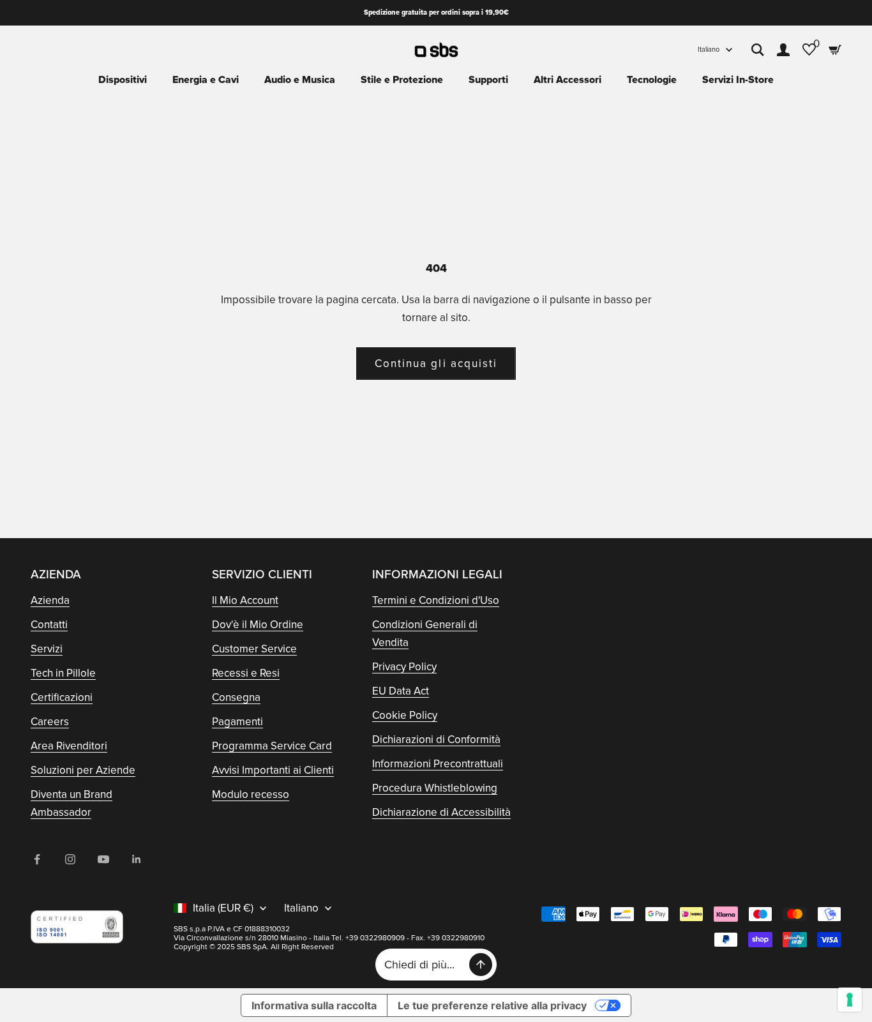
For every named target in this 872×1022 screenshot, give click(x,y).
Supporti (488, 80)
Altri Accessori (567, 80)
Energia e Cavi (205, 80)
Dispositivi (122, 80)
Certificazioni (62, 697)
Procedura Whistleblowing (434, 788)
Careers (50, 721)
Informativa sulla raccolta (314, 1005)
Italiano (708, 49)
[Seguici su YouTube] (103, 859)
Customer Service (254, 649)
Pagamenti (237, 721)
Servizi (47, 649)
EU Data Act (400, 691)
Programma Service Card (272, 746)
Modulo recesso (250, 794)
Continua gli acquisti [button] (436, 363)
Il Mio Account (245, 600)
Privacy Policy (404, 666)
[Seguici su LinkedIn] (136, 859)
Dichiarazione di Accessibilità (441, 812)
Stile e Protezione (402, 80)
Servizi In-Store (738, 80)
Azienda (50, 600)
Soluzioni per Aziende (83, 770)
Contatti (49, 624)
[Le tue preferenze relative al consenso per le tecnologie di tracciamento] (850, 1000)
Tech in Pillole (63, 673)
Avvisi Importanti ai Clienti (273, 770)
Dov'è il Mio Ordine (257, 624)
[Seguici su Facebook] (37, 859)
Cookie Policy (404, 715)
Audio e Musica (299, 80)
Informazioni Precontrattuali (437, 763)
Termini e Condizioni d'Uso (435, 600)
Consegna (236, 697)
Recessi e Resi (246, 673)
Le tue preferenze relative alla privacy (492, 1005)
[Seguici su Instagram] (70, 859)
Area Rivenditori (69, 746)
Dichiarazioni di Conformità (436, 739)
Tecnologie (652, 80)
